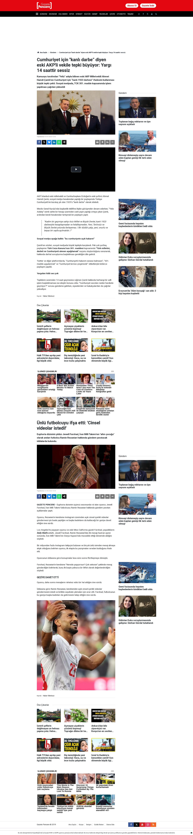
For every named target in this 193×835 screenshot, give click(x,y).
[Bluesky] (49, 142)
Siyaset (79, 14)
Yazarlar (103, 14)
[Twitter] (44, 142)
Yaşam (130, 14)
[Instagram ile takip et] (148, 824)
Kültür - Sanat (91, 14)
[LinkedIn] (54, 142)
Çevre (112, 14)
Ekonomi (53, 14)
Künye (81, 825)
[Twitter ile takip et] (147, 14)
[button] (102, 142)
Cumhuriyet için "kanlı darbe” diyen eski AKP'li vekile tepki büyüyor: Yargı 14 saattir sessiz (92, 52)
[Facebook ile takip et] (143, 14)
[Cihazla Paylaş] (64, 142)
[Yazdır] (97, 142)
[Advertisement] (137, 71)
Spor (71, 14)
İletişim (88, 825)
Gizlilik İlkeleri (99, 825)
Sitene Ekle (110, 825)
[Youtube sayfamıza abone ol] (152, 14)
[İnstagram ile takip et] (139, 14)
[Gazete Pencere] (44, 5)
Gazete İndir (148, 5)
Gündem (43, 14)
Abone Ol (131, 5)
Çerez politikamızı (116, 833)
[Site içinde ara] (156, 14)
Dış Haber (63, 14)
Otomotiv (121, 14)
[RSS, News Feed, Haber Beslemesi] (153, 824)
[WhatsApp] (59, 142)
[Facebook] (39, 142)
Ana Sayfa (43, 52)
